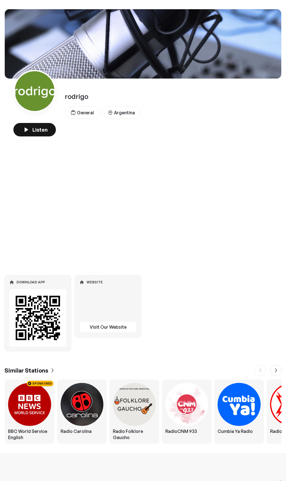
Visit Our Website (108, 327)
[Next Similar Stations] (276, 370)
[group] (143, 411)
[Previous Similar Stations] (260, 370)
